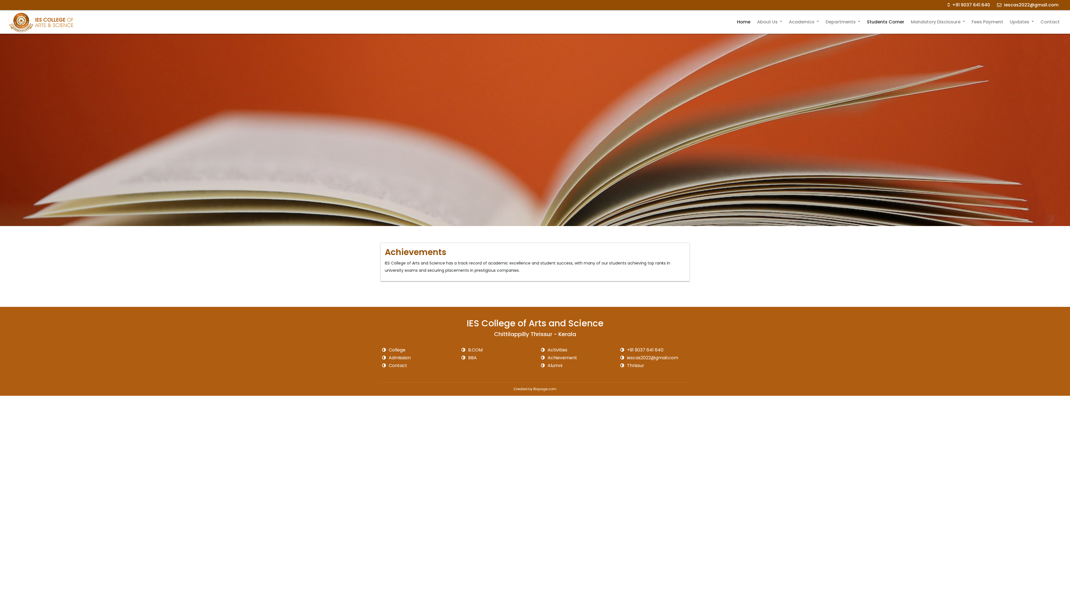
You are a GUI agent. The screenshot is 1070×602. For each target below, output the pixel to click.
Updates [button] (1020, 22)
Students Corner (885, 22)
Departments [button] (841, 22)
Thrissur (635, 365)
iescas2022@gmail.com (1031, 5)
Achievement (561, 358)
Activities (556, 350)
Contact (1050, 22)
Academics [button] (802, 22)
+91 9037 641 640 (970, 5)
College (396, 350)
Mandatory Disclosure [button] (936, 22)
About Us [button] (768, 22)
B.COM (475, 350)
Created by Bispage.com (535, 389)
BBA (472, 358)
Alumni (554, 365)
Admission (399, 358)
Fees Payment (987, 22)
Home (743, 22)
